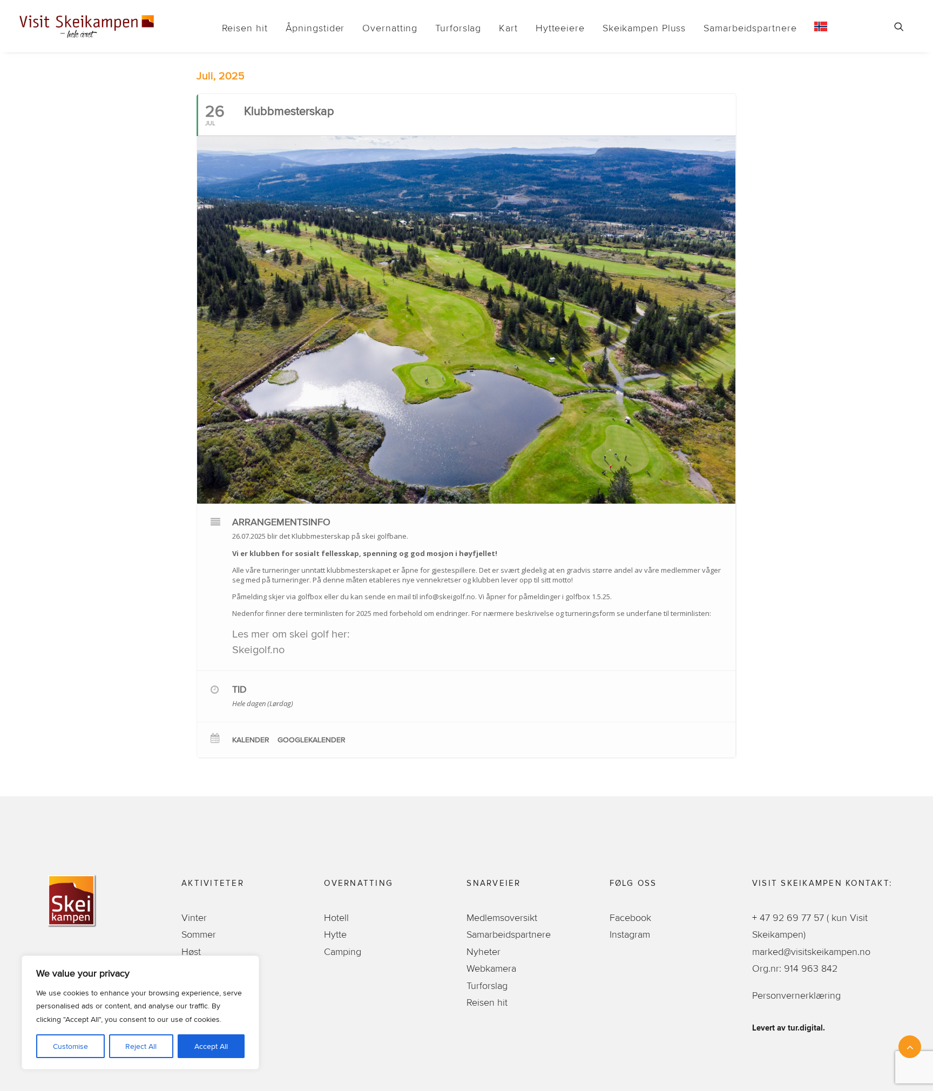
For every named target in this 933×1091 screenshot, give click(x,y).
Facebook (630, 917)
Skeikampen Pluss (644, 28)
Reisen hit (245, 28)
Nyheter (483, 951)
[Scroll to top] (909, 1044)
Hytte (335, 934)
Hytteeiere (560, 28)
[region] (140, 1013)
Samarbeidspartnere (750, 28)
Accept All (211, 1046)
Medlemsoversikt (501, 917)
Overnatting (389, 28)
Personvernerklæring (796, 995)
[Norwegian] (817, 26)
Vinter (194, 917)
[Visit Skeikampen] (86, 26)
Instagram (630, 934)
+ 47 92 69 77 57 (789, 917)
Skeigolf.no (258, 649)
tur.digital (805, 1028)
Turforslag (458, 28)
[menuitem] (244, 28)
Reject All (141, 1046)
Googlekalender (312, 739)
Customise (70, 1046)
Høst (191, 951)
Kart (508, 28)
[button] (904, 26)
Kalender (250, 739)
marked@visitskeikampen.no (812, 951)
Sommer (198, 934)
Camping (342, 951)
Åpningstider (315, 28)
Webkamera (491, 968)
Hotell (336, 917)
